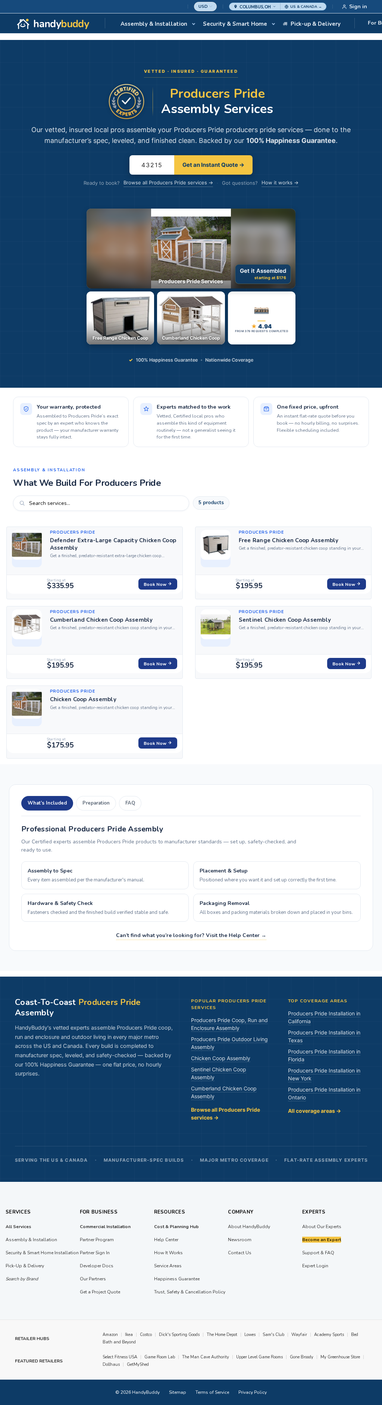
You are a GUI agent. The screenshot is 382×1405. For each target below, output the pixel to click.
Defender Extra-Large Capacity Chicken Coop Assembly (113, 544)
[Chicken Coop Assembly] (27, 707)
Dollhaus (111, 1364)
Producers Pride (72, 532)
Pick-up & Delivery (316, 24)
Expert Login (315, 1266)
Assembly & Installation (153, 24)
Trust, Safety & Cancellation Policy (189, 1292)
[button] (254, 6)
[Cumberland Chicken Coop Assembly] (27, 628)
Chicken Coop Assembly (83, 699)
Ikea (129, 1334)
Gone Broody (301, 1357)
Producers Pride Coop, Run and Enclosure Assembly (229, 1024)
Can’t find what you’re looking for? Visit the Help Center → (191, 935)
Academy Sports (329, 1334)
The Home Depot (222, 1334)
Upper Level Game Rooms (259, 1357)
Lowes (250, 1334)
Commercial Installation (105, 1227)
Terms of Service (212, 1392)
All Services (18, 1227)
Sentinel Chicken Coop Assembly (285, 620)
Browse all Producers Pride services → (168, 182)
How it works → (280, 182)
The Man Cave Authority (205, 1357)
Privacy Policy (252, 1392)
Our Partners (93, 1279)
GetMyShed (138, 1364)
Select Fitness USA (120, 1357)
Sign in (358, 6)
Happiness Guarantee (177, 1279)
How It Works (168, 1253)
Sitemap (177, 1392)
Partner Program (97, 1240)
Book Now (155, 584)
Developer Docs (96, 1266)
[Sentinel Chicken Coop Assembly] (216, 628)
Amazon (110, 1334)
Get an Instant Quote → (213, 164)
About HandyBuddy (249, 1227)
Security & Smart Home (235, 24)
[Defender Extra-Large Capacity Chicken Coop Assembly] (27, 548)
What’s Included (47, 803)
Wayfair (299, 1334)
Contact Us (239, 1253)
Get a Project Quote (100, 1292)
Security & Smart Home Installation (42, 1253)
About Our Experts (321, 1227)
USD (203, 6)
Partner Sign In (95, 1253)
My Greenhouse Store (340, 1357)
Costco (146, 1334)
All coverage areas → (314, 1111)
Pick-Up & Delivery (25, 1266)
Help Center (166, 1240)
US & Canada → (306, 6)
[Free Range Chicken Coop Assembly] (216, 548)
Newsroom (239, 1240)
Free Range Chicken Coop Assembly (289, 540)
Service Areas (168, 1266)
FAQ (130, 803)
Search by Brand (22, 1279)
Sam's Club (273, 1334)
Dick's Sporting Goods (179, 1334)
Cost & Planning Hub (176, 1227)
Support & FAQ (318, 1253)
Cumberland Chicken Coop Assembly (101, 620)
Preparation (96, 803)
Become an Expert (321, 1240)
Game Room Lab (159, 1357)
